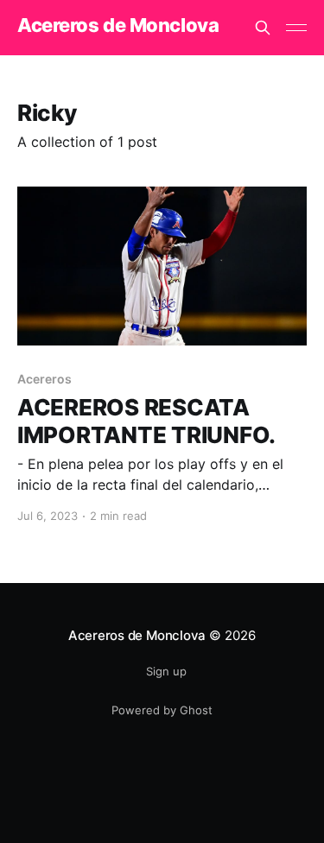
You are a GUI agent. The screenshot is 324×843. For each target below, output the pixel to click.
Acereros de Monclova (118, 25)
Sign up (166, 671)
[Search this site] (262, 27)
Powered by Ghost (162, 710)
